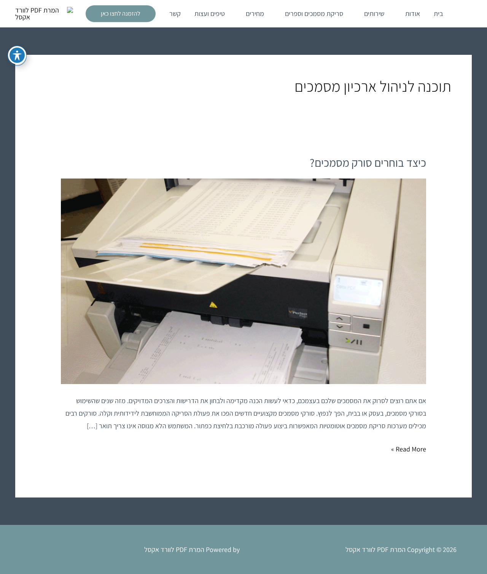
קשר (175, 13)
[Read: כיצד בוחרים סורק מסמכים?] (243, 280)
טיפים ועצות (209, 13)
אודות (412, 13)
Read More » (408, 448)
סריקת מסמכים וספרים (314, 13)
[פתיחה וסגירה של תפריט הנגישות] (17, 55)
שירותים (374, 13)
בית (438, 13)
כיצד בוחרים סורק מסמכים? (368, 162)
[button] (121, 13)
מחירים (255, 13)
